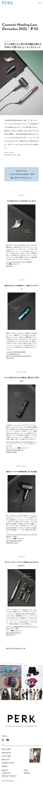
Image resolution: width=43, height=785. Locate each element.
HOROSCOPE (8, 762)
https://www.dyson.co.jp (13, 632)
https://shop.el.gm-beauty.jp (14, 450)
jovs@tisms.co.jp (15, 354)
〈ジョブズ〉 (27, 335)
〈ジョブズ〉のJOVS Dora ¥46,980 (16, 352)
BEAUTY (6, 759)
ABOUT (5, 770)
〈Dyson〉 (25, 610)
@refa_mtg (9, 266)
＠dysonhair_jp (10, 634)
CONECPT (6, 773)
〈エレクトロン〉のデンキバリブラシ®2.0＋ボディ (20, 442)
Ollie (26, 770)
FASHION (6, 752)
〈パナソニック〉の (12, 534)
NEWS (5, 766)
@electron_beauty (11, 452)
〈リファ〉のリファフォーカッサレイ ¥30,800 (19, 262)
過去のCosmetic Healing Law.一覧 (15, 648)
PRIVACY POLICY (9, 776)
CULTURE (6, 756)
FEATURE (6, 749)
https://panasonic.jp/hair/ (14, 540)
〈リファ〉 (9, 249)
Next (33, 703)
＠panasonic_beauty (12, 542)
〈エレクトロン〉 (30, 429)
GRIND (27, 773)
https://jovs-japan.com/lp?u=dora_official (18, 356)
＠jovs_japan (10, 358)
